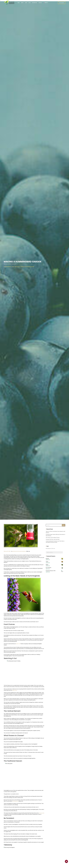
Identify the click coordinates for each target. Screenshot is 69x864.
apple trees (14, 690)
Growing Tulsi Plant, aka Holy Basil (52, 539)
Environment (19, 551)
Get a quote (61, 2)
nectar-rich (18, 643)
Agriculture (14, 551)
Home (19, 2)
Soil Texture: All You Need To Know (52, 537)
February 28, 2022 (7, 551)
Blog (30, 2)
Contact (40, 2)
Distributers (34, 2)
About (22, 2)
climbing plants (15, 801)
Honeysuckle (41, 813)
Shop (26, 2)
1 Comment (13, 264)
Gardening (24, 551)
